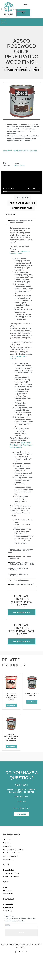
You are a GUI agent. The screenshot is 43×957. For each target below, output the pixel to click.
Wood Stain (21, 68)
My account (8, 890)
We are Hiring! (8, 859)
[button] (36, 86)
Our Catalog (7, 911)
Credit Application (10, 856)
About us (6, 839)
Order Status (8, 894)
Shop (5, 887)
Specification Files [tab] (22, 208)
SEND (21, 933)
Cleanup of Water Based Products (19, 569)
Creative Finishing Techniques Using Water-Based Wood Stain (22, 563)
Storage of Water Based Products (19, 575)
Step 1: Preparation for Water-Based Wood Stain (21, 221)
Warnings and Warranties (19, 580)
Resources (7, 843)
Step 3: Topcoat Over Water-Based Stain (20, 557)
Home (4, 68)
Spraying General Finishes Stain (22, 584)
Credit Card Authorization (13, 849)
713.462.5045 (21, 801)
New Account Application (13, 853)
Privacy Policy (8, 870)
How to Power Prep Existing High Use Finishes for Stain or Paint (21, 445)
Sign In (26, 4)
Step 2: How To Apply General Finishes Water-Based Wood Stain (20, 550)
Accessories (11, 68)
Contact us (7, 846)
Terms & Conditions (11, 873)
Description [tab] (22, 198)
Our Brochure (8, 907)
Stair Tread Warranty (11, 877)
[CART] (23, 13)
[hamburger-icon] (3, 22)
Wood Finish (30, 68)
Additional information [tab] (22, 203)
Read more (11, 705)
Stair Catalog (8, 904)
